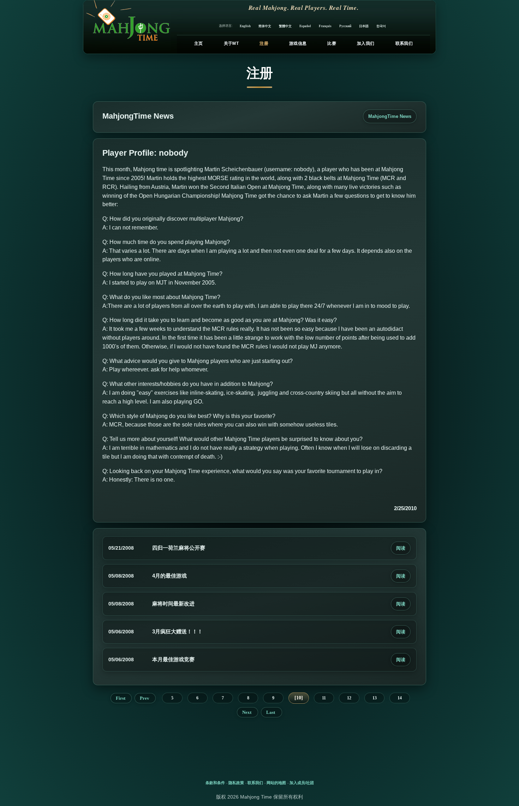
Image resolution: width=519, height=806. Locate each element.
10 (298, 697)
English (245, 26)
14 (400, 697)
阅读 (400, 548)
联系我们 (404, 43)
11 (324, 697)
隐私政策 (236, 783)
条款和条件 (215, 783)
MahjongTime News (389, 116)
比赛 (331, 43)
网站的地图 (276, 783)
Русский (345, 26)
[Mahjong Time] (127, 27)
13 (374, 697)
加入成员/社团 (302, 783)
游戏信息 (297, 43)
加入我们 (365, 43)
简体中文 (264, 26)
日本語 (364, 26)
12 (349, 697)
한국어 (381, 26)
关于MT (231, 43)
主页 (198, 43)
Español (305, 26)
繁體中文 (285, 26)
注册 (264, 43)
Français (325, 26)
